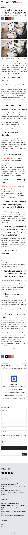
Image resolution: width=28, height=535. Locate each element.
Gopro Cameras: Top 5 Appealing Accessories (10, 490)
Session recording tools (7, 186)
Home (2, 5)
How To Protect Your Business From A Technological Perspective (20, 367)
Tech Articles (7, 5)
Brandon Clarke (6, 15)
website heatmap (6, 158)
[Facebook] (2, 18)
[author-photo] (14, 382)
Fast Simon (13, 84)
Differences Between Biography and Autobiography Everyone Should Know (7, 368)
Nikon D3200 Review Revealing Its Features (10, 503)
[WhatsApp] (12, 18)
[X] (6, 18)
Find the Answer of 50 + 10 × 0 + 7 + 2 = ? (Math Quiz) (12, 505)
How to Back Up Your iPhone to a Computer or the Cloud (12, 515)
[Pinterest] (9, 18)
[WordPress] (12, 473)
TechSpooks (16, 459)
